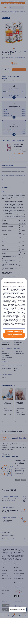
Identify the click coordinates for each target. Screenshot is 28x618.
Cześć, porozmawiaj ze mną (17, 609)
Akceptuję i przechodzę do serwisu (14, 335)
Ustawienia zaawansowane (14, 331)
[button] (25, 608)
